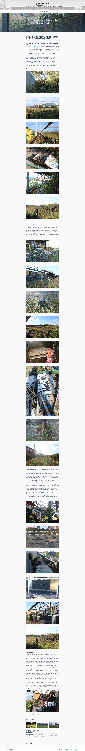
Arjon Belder (39, 736)
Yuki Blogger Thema (67, 749)
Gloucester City (35, 46)
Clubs (45, 11)
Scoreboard (41, 11)
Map (47, 11)
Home (38, 11)
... (43, 734)
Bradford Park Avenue (53, 729)
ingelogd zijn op (31, 745)
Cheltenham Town (55, 50)
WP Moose (76, 749)
